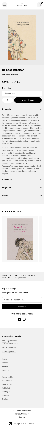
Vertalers (5, 370)
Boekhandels (7, 384)
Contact (5, 399)
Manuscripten (7, 381)
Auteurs (5, 366)
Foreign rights (7, 377)
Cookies (22, 417)
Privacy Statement (22, 414)
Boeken (23, 275)
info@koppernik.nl (9, 352)
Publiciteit (6, 388)
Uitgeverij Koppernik (10, 275)
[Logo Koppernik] (22, 5)
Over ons (5, 395)
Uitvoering (6, 88)
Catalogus (6, 392)
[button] (4, 4)
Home (4, 359)
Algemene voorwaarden (22, 411)
